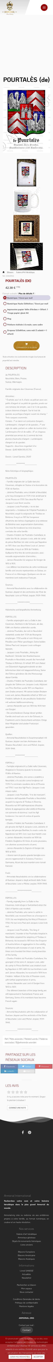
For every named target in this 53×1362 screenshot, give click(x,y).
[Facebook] (23, 1132)
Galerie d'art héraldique (26, 1234)
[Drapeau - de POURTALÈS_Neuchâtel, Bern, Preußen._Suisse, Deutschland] (26, 256)
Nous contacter (26, 1292)
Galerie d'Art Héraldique (25, 272)
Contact (27, 1330)
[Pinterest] (29, 1132)
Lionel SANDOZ (26, 1270)
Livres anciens (26, 1244)
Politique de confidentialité (26, 1302)
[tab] (26, 1041)
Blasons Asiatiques (26, 1258)
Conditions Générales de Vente (26, 1299)
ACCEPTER (38, 1356)
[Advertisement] (26, 43)
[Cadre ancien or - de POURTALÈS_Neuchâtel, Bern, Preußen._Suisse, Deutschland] (26, 228)
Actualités (26, 1274)
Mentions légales (26, 1306)
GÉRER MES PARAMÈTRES (20, 1357)
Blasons (10, 272)
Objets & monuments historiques (26, 1241)
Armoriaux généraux (26, 1237)
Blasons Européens (26, 1251)
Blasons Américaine (26, 1255)
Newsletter (26, 1277)
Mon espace (26, 1288)
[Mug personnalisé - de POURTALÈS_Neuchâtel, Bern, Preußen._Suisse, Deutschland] (26, 200)
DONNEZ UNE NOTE (17, 1107)
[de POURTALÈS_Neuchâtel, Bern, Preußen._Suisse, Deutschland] (26, 119)
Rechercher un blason (26, 1284)
